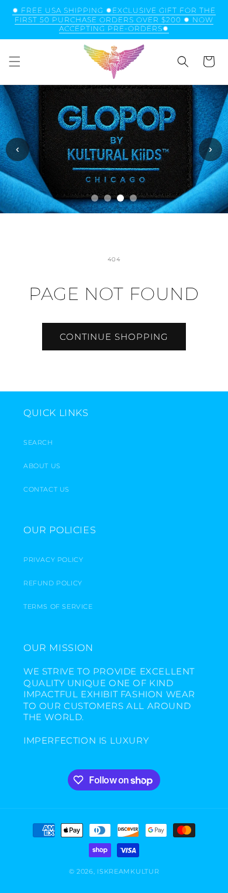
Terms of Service (58, 606)
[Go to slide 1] (94, 198)
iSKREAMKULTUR (128, 871)
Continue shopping (114, 336)
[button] (14, 61)
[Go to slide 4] (133, 198)
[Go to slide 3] (120, 198)
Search (38, 442)
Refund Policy (52, 583)
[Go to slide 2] (107, 198)
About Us (42, 466)
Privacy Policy (53, 559)
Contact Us (46, 489)
